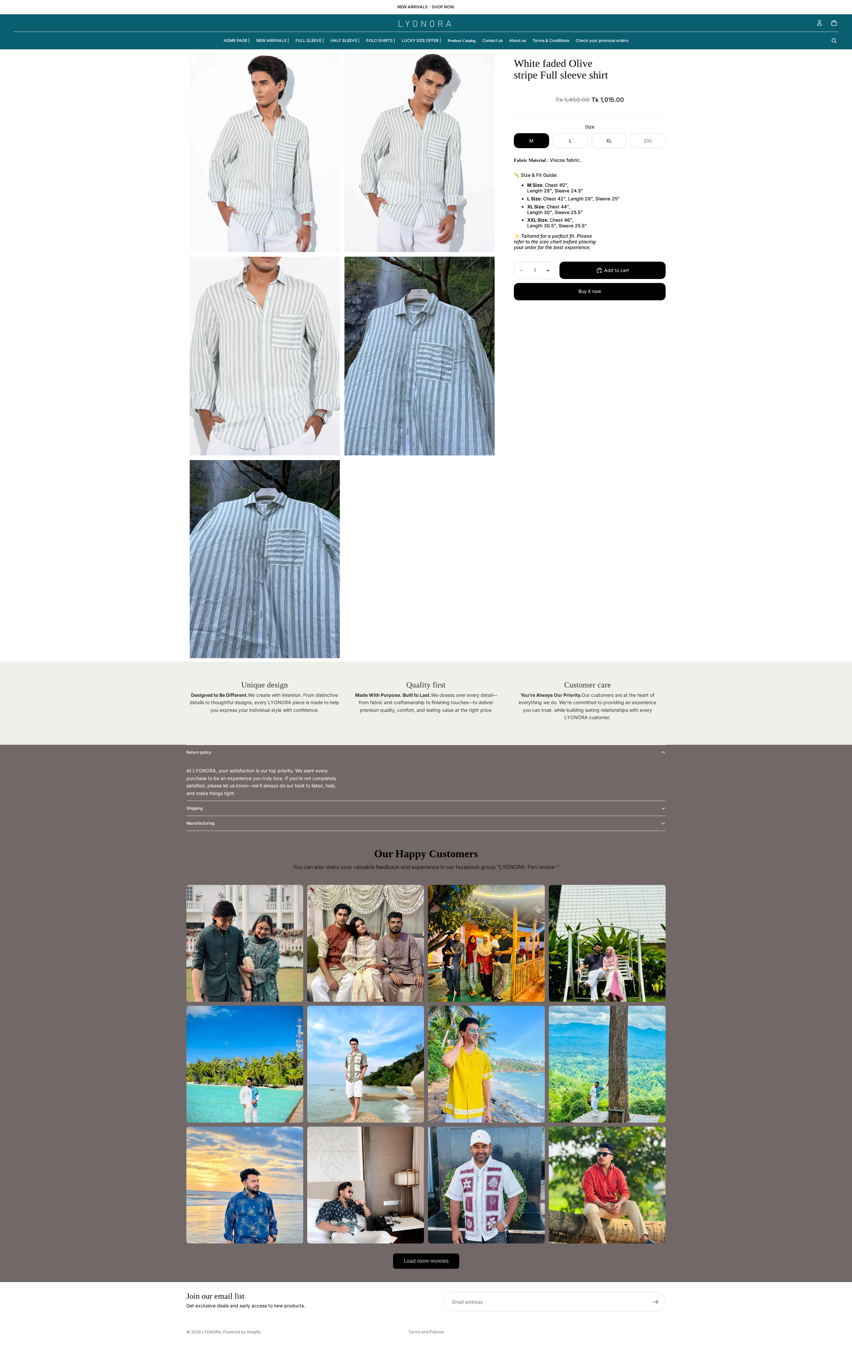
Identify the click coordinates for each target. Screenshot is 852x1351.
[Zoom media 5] (265, 559)
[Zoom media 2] (419, 152)
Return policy (198, 752)
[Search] (834, 40)
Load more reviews (426, 1261)
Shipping (194, 808)
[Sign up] (656, 1302)
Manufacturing (200, 823)
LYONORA (211, 1331)
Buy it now (589, 291)
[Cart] (834, 23)
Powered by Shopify (242, 1331)
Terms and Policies (426, 1331)
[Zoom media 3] (265, 356)
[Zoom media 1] (265, 152)
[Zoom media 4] (419, 356)
